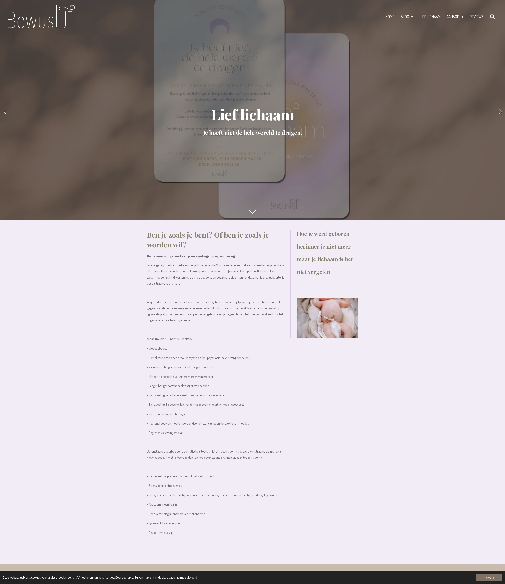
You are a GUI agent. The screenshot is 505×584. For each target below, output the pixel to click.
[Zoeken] (492, 16)
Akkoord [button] (489, 577)
